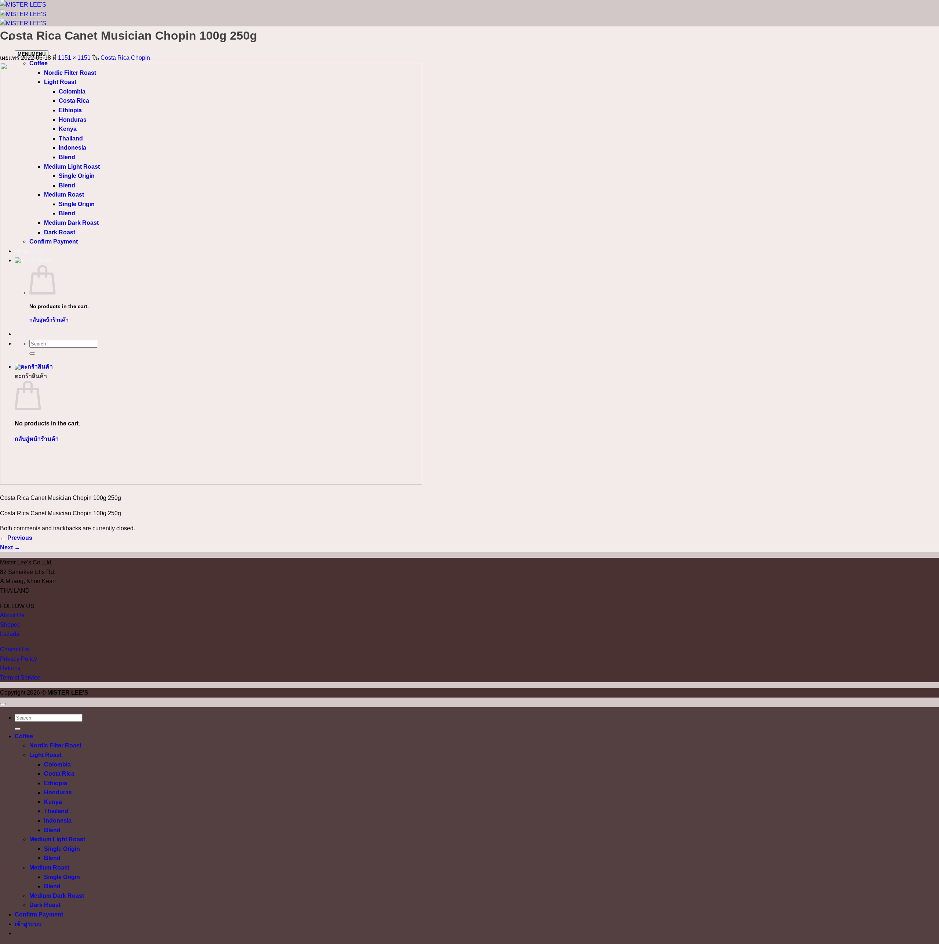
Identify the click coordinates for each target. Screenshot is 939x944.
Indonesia (58, 820)
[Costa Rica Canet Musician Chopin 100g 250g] (211, 483)
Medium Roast (49, 867)
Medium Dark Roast (56, 896)
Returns (10, 668)
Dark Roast (45, 905)
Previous (16, 538)
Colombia (57, 764)
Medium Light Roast (57, 839)
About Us (12, 615)
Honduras (58, 792)
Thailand (56, 811)
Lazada (9, 634)
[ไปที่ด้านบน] (3, 704)
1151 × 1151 (74, 58)
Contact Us (14, 649)
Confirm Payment (39, 914)
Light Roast (45, 755)
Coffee (24, 736)
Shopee (10, 625)
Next (10, 547)
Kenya (53, 802)
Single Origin (62, 849)
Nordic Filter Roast (55, 745)
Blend (52, 830)
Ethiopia (55, 783)
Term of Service (20, 677)
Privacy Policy (18, 659)
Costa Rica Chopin (125, 58)
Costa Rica (59, 774)
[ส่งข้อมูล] (18, 729)
